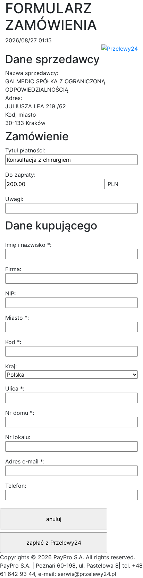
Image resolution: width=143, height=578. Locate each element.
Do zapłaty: (20, 174)
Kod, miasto (20, 114)
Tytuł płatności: (25, 150)
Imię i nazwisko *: (28, 244)
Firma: (13, 269)
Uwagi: (14, 198)
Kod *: (13, 341)
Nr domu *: (19, 412)
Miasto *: (17, 317)
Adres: (13, 97)
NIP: (10, 293)
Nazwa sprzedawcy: (31, 72)
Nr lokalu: (17, 437)
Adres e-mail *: (24, 461)
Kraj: (11, 366)
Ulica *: (14, 388)
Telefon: (15, 485)
